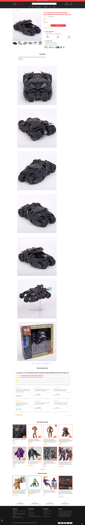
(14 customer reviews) (51, 16)
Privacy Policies (30, 513)
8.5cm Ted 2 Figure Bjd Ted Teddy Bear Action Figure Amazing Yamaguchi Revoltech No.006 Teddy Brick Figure (19, 492)
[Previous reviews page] (65, 415)
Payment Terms (45, 512)
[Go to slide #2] (20, 43)
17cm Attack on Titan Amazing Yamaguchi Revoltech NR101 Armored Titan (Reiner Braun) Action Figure (50, 440)
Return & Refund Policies (47, 513)
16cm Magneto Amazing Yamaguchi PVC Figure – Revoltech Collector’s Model (19, 463)
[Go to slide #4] (30, 43)
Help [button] (83, 523)
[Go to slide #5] (35, 43)
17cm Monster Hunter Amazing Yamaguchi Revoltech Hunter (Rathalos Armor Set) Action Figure (65, 440)
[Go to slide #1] (15, 43)
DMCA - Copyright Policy (32, 515)
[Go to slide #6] (40, 43)
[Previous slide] (14, 26)
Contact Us (45, 515)
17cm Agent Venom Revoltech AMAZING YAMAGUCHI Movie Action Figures (49, 463)
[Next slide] (40, 26)
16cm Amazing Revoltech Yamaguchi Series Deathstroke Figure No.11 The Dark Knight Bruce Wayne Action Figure (65, 463)
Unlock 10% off (2, 520)
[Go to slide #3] (25, 43)
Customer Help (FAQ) (46, 516)
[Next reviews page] (69, 415)
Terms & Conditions (31, 512)
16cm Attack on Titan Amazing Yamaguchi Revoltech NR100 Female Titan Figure (34, 440)
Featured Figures (49, 363)
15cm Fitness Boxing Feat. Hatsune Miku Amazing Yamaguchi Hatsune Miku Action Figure (34, 492)
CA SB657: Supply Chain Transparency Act (34, 516)
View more (42, 469)
